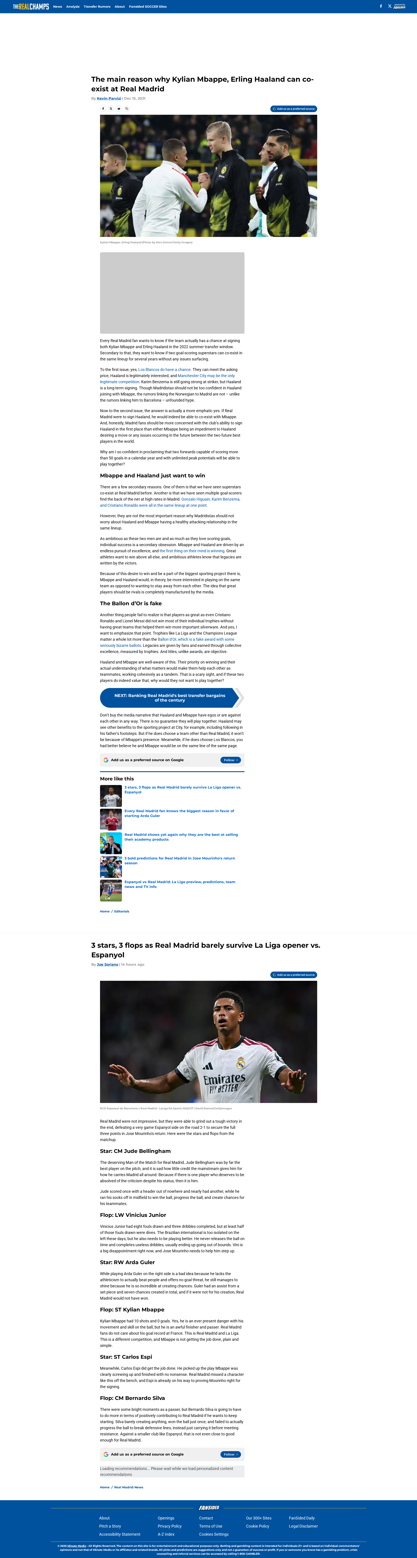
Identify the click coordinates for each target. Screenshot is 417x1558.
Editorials (121, 911)
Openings (166, 1518)
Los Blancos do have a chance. (165, 369)
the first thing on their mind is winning (192, 551)
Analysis (72, 7)
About (120, 7)
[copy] (127, 109)
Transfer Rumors (97, 7)
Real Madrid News (128, 1487)
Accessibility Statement (119, 1534)
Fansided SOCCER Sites (148, 7)
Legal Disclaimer (303, 1526)
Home (105, 911)
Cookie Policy (257, 1526)
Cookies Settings (214, 1534)
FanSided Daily (302, 1518)
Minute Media (76, 1545)
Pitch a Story (110, 1526)
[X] (390, 6)
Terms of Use (210, 1526)
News (57, 7)
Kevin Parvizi (109, 98)
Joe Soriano (107, 964)
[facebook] (381, 6)
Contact (206, 1518)
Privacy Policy (170, 1526)
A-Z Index (166, 1534)
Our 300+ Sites (258, 1518)
